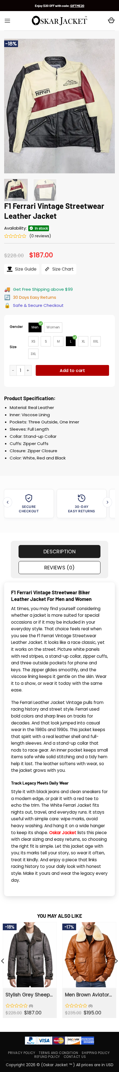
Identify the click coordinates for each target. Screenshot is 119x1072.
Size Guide (25, 269)
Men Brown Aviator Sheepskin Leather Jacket (89, 995)
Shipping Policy (96, 1053)
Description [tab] (59, 551)
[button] (7, 20)
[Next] (106, 105)
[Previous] (13, 105)
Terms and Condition (58, 1053)
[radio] (35, 327)
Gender (16, 326)
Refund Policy (47, 1057)
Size (13, 347)
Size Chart (62, 269)
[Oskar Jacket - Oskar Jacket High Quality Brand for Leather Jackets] (59, 21)
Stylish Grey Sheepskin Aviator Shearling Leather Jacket (29, 995)
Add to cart (72, 370)
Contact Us (75, 1057)
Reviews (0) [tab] (59, 567)
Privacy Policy (21, 1053)
